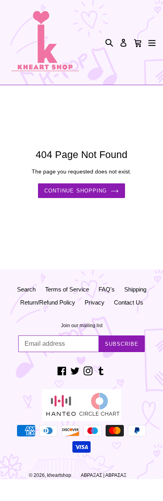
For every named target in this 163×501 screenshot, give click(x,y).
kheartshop (59, 475)
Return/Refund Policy (47, 302)
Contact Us (128, 302)
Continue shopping (75, 191)
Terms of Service (67, 289)
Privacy (94, 302)
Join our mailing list (81, 325)
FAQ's (107, 289)
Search (26, 289)
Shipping (135, 289)
